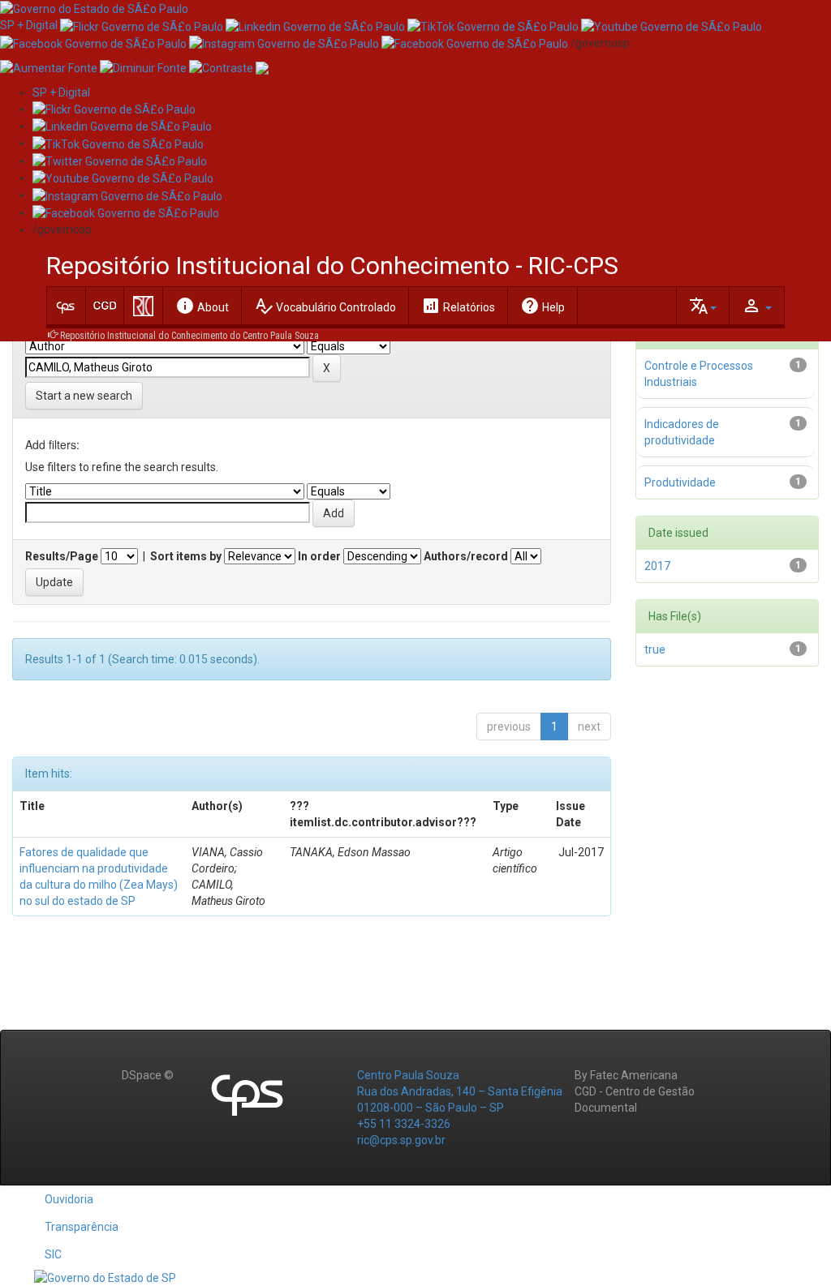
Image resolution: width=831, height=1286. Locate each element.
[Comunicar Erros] (262, 67)
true (654, 649)
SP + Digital (29, 25)
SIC (53, 1254)
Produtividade (680, 482)
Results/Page (61, 556)
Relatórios (458, 305)
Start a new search (84, 395)
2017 (657, 565)
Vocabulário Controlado (325, 305)
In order (319, 556)
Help (542, 305)
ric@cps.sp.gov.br (401, 1140)
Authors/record (466, 556)
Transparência (81, 1226)
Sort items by (186, 556)
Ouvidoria (69, 1199)
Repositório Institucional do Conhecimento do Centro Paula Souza (189, 335)
